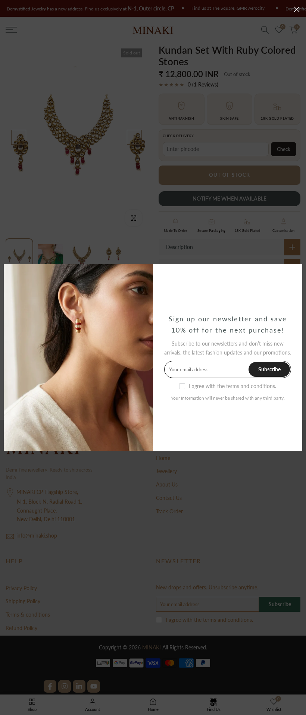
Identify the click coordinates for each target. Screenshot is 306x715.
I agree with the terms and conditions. (232, 386)
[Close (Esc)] (296, 9)
